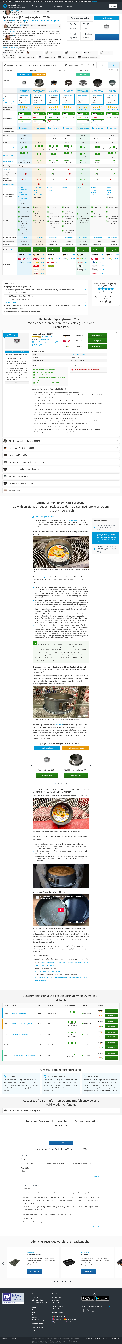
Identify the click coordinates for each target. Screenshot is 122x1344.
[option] (34, 1262)
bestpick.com (72, 1322)
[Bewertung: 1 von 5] (99, 289)
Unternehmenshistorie (39, 1302)
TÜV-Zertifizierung (38, 1320)
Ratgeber (35, 1315)
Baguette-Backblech (34, 1254)
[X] (93, 65)
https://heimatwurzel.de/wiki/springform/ (49, 971)
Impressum (116, 1338)
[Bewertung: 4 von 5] (109, 289)
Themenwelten (37, 1310)
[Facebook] (88, 65)
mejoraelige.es (71, 1319)
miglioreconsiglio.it (60, 1316)
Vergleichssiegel (37, 1330)
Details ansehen (107, 37)
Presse (34, 1312)
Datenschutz (106, 1338)
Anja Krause (15, 10)
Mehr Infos (94, 1)
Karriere (34, 1307)
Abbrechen (79, 1143)
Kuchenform (72, 520)
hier (109, 1306)
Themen (34, 1317)
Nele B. (13, 35)
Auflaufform (85, 1254)
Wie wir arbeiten (37, 1300)
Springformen (45, 577)
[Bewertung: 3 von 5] (105, 289)
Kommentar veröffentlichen (61, 1143)
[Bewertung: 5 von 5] (112, 289)
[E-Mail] (82, 65)
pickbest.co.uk (58, 1322)
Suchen (113, 6)
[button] (55, 783)
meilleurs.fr (58, 1319)
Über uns (35, 1297)
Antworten (97, 1176)
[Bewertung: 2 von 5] (102, 289)
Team (34, 1305)
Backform (59, 725)
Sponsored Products (38, 1327)
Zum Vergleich (34, 1271)
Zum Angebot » (24, 250)
